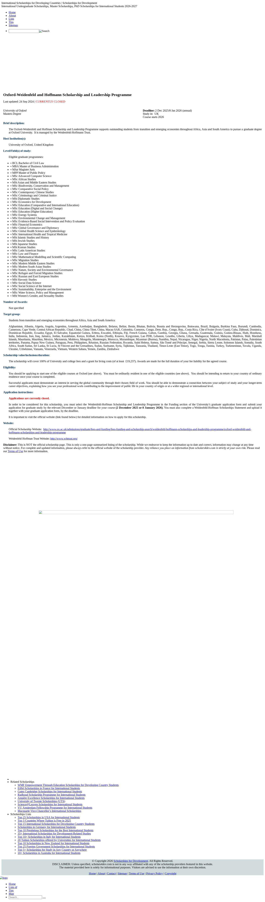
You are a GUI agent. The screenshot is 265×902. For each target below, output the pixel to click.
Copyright (170, 873)
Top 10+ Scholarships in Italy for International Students (49, 836)
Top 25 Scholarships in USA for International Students (49, 817)
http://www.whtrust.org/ (64, 438)
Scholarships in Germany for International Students (47, 827)
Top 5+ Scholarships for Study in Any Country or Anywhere (52, 849)
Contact (111, 873)
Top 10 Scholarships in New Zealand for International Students (53, 843)
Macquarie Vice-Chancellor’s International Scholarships (49, 810)
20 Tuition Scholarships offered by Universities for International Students (59, 840)
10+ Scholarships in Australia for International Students (49, 853)
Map (11, 893)
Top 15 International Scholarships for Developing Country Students (56, 823)
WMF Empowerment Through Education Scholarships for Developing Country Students (68, 785)
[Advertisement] (132, 61)
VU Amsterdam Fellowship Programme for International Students (55, 807)
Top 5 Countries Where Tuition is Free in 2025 (44, 820)
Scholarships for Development (131, 860)
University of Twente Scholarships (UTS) (41, 801)
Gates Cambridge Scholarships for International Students (50, 791)
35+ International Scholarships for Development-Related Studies (54, 833)
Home (12, 12)
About (12, 15)
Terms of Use (15, 451)
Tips (11, 22)
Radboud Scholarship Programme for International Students (51, 794)
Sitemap (13, 25)
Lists (11, 18)
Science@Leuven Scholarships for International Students (50, 804)
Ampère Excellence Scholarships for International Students (51, 797)
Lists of (13, 887)
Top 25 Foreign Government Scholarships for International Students (56, 846)
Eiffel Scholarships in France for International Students (49, 788)
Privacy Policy (154, 873)
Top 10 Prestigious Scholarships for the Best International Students (55, 830)
